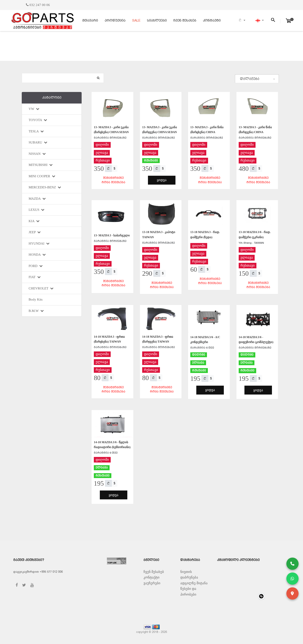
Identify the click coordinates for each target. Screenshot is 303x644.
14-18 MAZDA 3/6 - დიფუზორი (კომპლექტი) (256, 339)
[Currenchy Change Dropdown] (241, 20)
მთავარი (90, 20)
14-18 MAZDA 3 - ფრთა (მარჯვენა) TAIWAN (157, 339)
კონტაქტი (212, 20)
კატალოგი (51, 98)
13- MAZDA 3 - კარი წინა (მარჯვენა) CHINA (255, 130)
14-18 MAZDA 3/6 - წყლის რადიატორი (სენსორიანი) (112, 445)
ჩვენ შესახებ (184, 20)
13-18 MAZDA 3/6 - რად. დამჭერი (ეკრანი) (255, 234)
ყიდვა (162, 180)
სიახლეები (157, 20)
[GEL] (108, 168)
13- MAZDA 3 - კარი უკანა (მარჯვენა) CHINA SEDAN (159, 130)
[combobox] (257, 79)
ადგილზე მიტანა (194, 583)
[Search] (98, 78)
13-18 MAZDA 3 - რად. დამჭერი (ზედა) (205, 234)
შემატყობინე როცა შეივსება (113, 180)
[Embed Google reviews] (261, 596)
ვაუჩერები (152, 583)
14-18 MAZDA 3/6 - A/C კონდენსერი (205, 339)
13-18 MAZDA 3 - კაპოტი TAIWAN (158, 234)
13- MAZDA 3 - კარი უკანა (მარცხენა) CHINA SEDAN (111, 130)
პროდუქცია (115, 20)
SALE (136, 20)
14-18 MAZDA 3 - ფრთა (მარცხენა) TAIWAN (109, 339)
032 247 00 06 (39, 5)
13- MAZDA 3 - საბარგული (112, 235)
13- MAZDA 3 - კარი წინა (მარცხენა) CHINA (207, 130)
